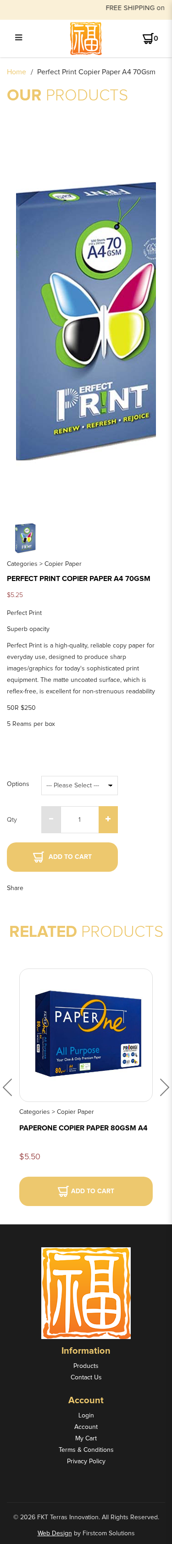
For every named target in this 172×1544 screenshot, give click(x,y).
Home (16, 72)
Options (18, 784)
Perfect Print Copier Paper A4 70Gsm (96, 72)
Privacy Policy (86, 1461)
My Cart (86, 1438)
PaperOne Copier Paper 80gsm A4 (83, 1128)
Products (86, 1366)
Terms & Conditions (86, 1450)
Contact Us (86, 1377)
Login (86, 1415)
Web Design (55, 1533)
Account (86, 1427)
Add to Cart (70, 857)
